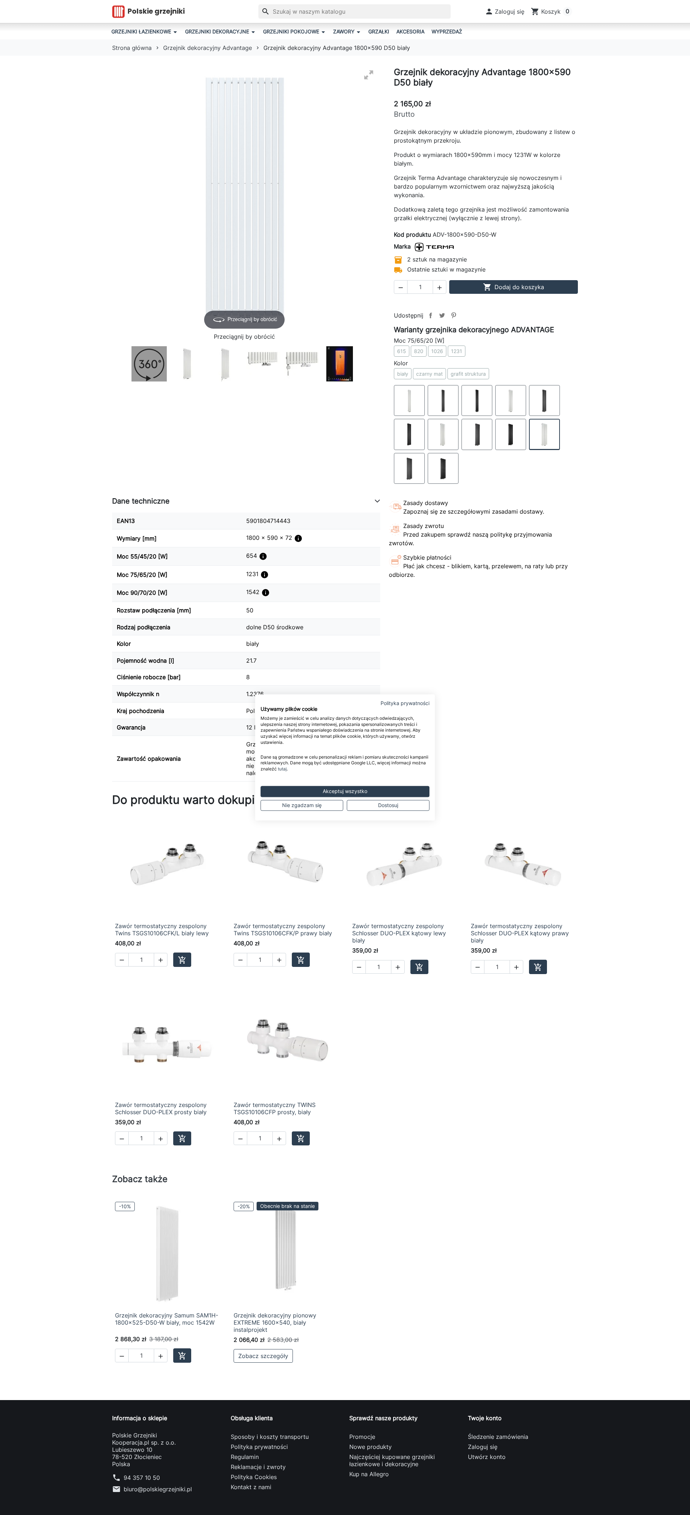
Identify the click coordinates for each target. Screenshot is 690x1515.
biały (402, 374)
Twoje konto (485, 1418)
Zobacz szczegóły (263, 1355)
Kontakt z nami (251, 1487)
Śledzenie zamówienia (498, 1436)
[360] (149, 363)
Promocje (362, 1436)
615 (401, 351)
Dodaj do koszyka (513, 287)
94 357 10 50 (142, 1477)
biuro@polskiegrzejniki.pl (158, 1489)
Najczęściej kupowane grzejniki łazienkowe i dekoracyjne (392, 1460)
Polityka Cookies (254, 1477)
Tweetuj (442, 315)
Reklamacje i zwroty (258, 1466)
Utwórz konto (487, 1456)
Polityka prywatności (259, 1446)
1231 (456, 351)
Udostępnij (430, 315)
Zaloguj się (482, 1446)
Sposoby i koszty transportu (270, 1436)
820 (418, 351)
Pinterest (453, 315)
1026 (437, 351)
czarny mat (429, 374)
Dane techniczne (141, 501)
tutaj (282, 769)
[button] (504, 11)
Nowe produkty (370, 1446)
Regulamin (245, 1456)
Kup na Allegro (369, 1474)
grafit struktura (468, 374)
